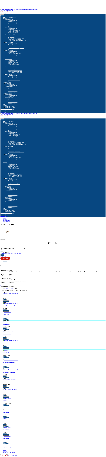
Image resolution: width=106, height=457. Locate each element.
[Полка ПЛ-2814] (6, 436)
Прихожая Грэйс (8, 94)
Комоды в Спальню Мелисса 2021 (15, 71)
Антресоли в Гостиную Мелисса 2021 (16, 38)
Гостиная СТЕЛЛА (9, 19)
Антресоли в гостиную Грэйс (14, 30)
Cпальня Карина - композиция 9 (8, 391)
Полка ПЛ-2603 (6, 421)
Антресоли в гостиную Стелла (14, 24)
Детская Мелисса (9, 86)
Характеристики (6, 262)
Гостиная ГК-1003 (6, 352)
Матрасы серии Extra (9, 106)
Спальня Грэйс (8, 59)
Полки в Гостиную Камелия (14, 46)
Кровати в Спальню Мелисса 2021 (15, 72)
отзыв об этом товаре (8, 288)
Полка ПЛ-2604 (6, 412)
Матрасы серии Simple (10, 107)
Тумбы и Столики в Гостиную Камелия (16, 48)
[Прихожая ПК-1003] (7, 321)
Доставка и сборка (7, 2)
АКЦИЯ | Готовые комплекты (9, 17)
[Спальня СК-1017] (7, 398)
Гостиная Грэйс (8, 27)
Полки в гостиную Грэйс (13, 31)
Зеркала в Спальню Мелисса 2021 (15, 70)
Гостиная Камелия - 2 (7, 334)
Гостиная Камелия (9, 42)
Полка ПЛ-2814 (6, 438)
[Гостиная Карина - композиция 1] (10, 340)
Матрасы (5, 105)
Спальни (5, 58)
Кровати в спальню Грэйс (13, 64)
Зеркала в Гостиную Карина (14, 54)
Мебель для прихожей (7, 93)
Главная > (5, 218)
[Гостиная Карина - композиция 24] (10, 360)
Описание (5, 261)
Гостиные (5, 18)
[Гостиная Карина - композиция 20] (10, 303)
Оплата (4, 3)
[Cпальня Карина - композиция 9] (10, 389)
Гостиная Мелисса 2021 (10, 34)
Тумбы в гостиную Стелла (13, 22)
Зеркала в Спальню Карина (13, 77)
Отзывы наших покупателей (9, 5)
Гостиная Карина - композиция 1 (9, 342)
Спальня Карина (8, 74)
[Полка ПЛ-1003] (6, 427)
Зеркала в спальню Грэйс (13, 62)
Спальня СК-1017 (6, 400)
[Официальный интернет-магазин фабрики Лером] (11, 9)
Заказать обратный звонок (12, 13)
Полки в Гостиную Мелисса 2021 (15, 39)
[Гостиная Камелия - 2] (8, 331)
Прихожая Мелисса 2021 (10, 100)
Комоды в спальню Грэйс (13, 63)
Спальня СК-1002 (6, 314)
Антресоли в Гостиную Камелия (14, 45)
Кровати (5, 104)
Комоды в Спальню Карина (13, 78)
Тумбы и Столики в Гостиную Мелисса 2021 (17, 40)
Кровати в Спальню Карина (14, 80)
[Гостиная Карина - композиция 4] (10, 369)
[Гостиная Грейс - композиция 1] (10, 379)
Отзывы (4, 263)
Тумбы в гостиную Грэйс (13, 32)
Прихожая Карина (9, 97)
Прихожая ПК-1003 (6, 324)
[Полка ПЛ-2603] (6, 418)
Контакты (5, 4)
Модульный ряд (11, 21)
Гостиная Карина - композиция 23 (9, 295)
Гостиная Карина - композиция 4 (9, 372)
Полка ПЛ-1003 (6, 429)
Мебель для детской (7, 82)
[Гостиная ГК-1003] (7, 350)
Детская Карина (8, 89)
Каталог (2, 15)
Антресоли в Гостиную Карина (14, 53)
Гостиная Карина (9, 50)
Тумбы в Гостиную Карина (13, 55)
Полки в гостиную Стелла (13, 23)
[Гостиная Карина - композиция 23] (10, 293)
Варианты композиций (12, 20)
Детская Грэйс (8, 83)
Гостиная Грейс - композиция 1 (8, 382)
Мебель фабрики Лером (8, 1)
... (8, 26)
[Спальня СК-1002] (7, 312)
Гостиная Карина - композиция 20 (9, 305)
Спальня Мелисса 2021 (10, 66)
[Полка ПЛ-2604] (6, 409)
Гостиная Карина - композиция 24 (9, 362)
